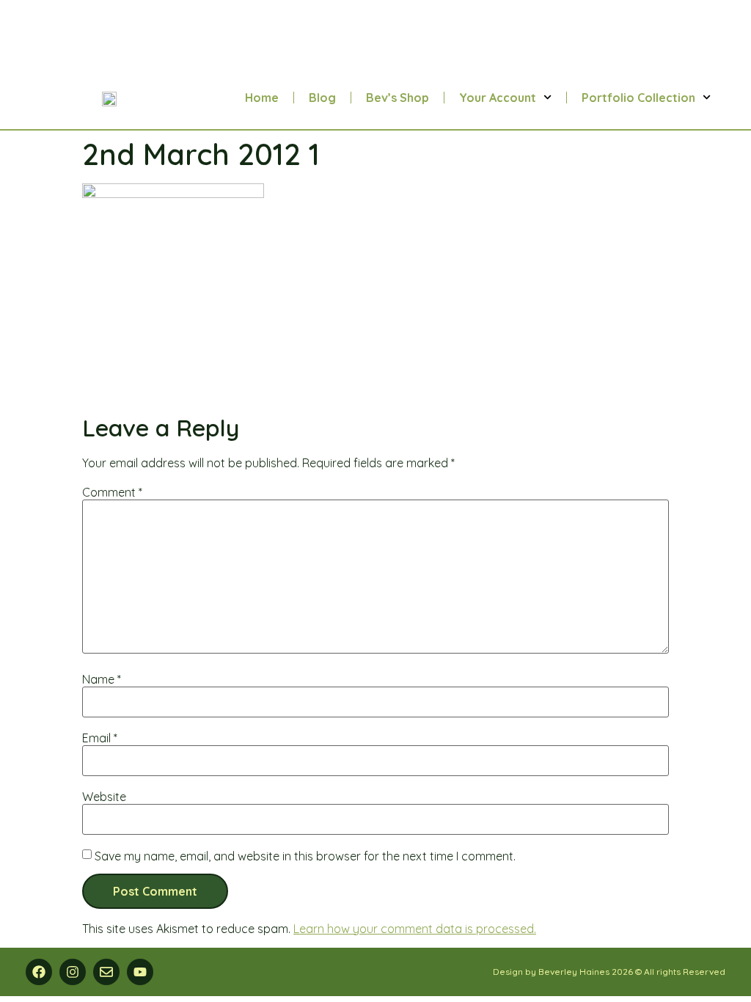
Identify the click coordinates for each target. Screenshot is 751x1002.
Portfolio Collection (638, 97)
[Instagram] (72, 972)
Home (262, 97)
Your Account (497, 97)
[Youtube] (140, 972)
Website (104, 796)
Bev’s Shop (397, 97)
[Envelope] (106, 972)
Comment (112, 492)
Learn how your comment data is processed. (414, 928)
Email (99, 738)
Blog (322, 97)
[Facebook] (39, 972)
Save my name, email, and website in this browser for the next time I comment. (305, 856)
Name (101, 679)
